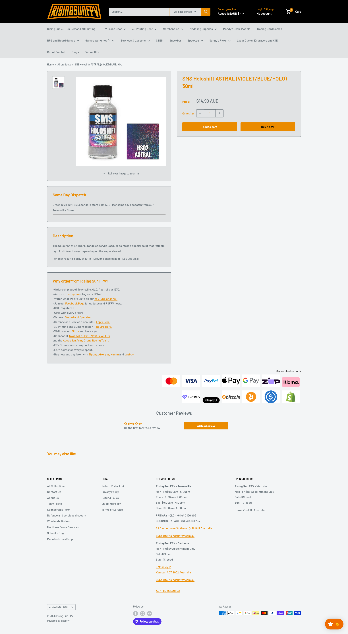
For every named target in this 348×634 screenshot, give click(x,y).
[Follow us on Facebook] (135, 613)
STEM (159, 40)
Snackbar (175, 40)
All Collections (56, 486)
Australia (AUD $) (58, 607)
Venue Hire (92, 52)
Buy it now (267, 126)
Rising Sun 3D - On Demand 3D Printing (71, 28)
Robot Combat (56, 52)
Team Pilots (54, 503)
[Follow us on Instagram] (142, 613)
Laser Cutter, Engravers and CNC (258, 40)
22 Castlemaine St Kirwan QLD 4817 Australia (184, 528)
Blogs (75, 52)
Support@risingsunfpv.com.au (175, 535)
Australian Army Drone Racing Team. (86, 340)
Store (76, 331)
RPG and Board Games (61, 40)
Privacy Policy (110, 491)
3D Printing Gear (142, 28)
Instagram (73, 294)
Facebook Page (74, 303)
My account (264, 13)
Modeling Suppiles (201, 28)
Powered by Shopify (58, 620)
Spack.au (193, 40)
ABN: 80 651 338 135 (168, 590)
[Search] (205, 12)
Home (50, 64)
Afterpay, (104, 354)
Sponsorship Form (58, 509)
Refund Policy (110, 497)
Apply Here (103, 322)
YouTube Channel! (105, 298)
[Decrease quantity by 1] (200, 113)
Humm (115, 354)
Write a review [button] (206, 425)
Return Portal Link (113, 486)
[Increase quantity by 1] (219, 113)
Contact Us (54, 491)
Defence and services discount (66, 515)
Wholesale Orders (58, 521)
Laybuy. (129, 354)
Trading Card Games (269, 28)
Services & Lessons (133, 40)
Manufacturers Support (62, 539)
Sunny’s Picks (218, 40)
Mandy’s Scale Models (236, 28)
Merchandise (171, 28)
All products (64, 64)
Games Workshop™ (97, 40)
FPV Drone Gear (112, 28)
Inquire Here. (104, 326)
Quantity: (188, 113)
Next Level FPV (100, 335)
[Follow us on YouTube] (149, 613)
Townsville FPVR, (80, 335)
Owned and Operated (78, 317)
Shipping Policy (111, 503)
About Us (53, 497)
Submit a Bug (55, 533)
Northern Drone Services (63, 527)
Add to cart (210, 126)
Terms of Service (112, 509)
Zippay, (93, 354)
